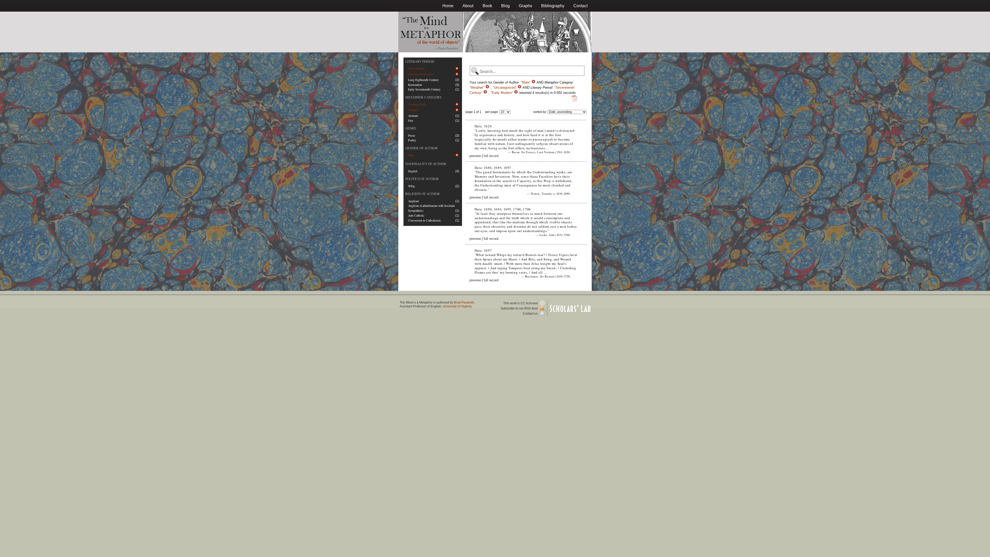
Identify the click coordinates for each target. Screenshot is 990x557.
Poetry (412, 140)
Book (487, 6)
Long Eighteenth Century (423, 80)
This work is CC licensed (521, 303)
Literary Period (419, 61)
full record (491, 156)
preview (475, 156)
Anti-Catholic (416, 215)
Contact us (531, 313)
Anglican (413, 201)
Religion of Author (422, 193)
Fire (410, 120)
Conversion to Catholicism (424, 220)
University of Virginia (457, 306)
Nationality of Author (425, 163)
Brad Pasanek (464, 302)
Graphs (525, 6)
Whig (411, 186)
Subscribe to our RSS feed (520, 308)
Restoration (415, 85)
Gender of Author (421, 148)
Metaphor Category (423, 97)
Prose (411, 135)
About (468, 6)
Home (447, 6)
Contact (580, 6)
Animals (413, 116)
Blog (505, 6)
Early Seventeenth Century (424, 89)
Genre (410, 128)
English (412, 171)
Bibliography (552, 6)
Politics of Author (422, 178)
